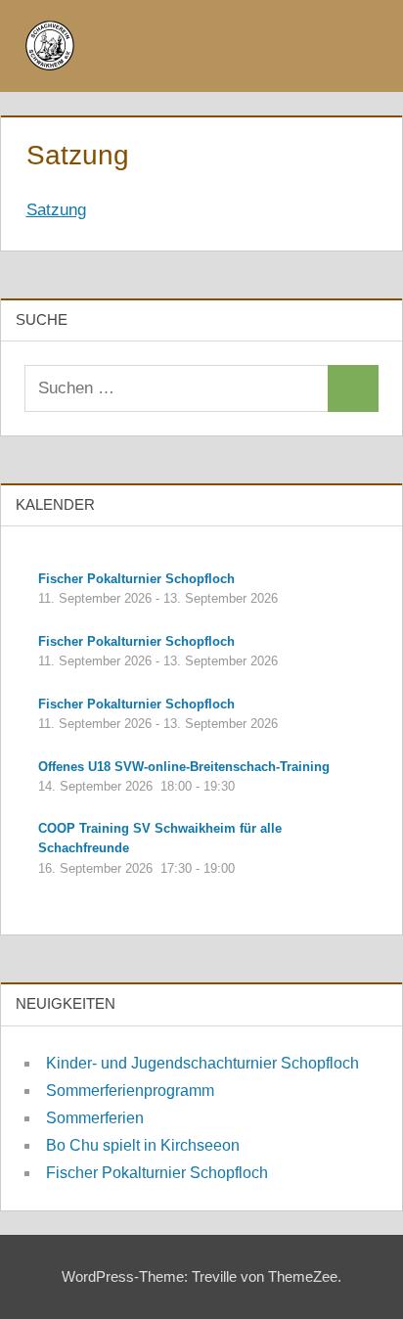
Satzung (56, 210)
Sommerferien (95, 1118)
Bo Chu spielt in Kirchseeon (143, 1145)
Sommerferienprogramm (130, 1090)
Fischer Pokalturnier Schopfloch (157, 1172)
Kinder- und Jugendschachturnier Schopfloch (202, 1063)
